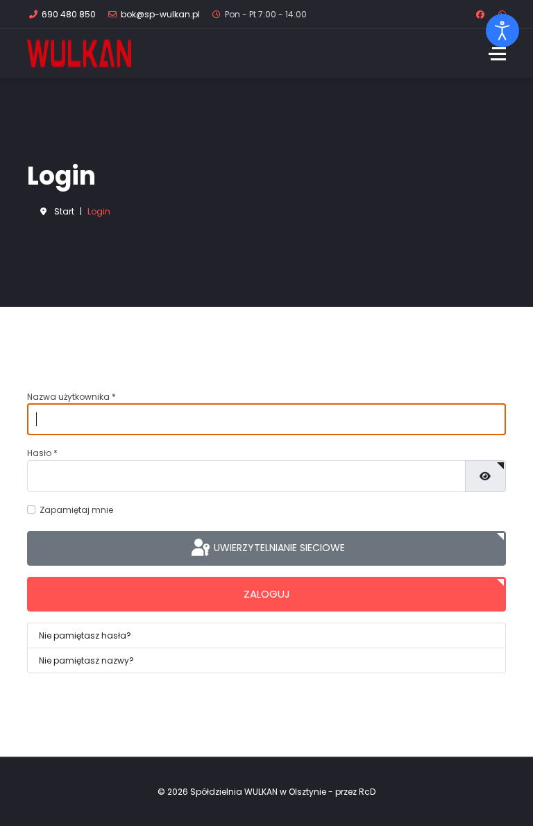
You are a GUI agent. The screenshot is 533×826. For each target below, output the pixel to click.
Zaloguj (267, 594)
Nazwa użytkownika (71, 397)
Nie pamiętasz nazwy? (86, 660)
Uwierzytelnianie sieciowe (278, 547)
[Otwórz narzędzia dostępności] (502, 30)
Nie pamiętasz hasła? (85, 635)
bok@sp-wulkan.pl (160, 14)
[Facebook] (480, 14)
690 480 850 (69, 14)
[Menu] (497, 53)
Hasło (42, 453)
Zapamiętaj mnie (76, 510)
